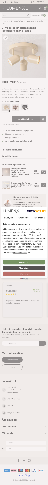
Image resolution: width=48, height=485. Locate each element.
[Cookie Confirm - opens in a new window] (36, 210)
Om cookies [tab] (24, 218)
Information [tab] (39, 218)
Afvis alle (24, 274)
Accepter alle (24, 262)
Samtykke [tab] (8, 218)
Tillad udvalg (24, 268)
